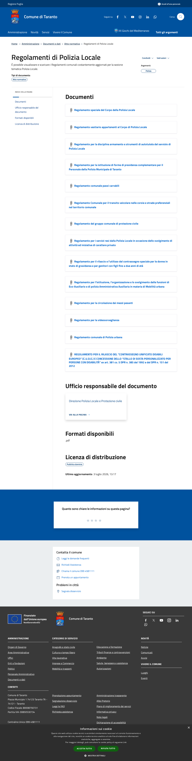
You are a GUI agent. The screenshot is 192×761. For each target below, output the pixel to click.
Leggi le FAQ (58, 706)
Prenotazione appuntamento (66, 695)
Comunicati (147, 652)
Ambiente (101, 658)
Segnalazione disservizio (64, 701)
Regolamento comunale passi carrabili (96, 186)
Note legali (102, 717)
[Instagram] (139, 17)
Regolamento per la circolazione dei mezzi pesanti (103, 303)
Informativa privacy (106, 712)
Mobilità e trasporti (62, 669)
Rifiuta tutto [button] (108, 748)
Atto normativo (72, 44)
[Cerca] (180, 16)
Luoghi (144, 673)
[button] (96, 755)
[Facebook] (116, 17)
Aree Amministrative (18, 652)
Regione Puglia (15, 4)
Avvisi (144, 658)
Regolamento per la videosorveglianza (96, 320)
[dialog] (96, 742)
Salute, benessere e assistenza (112, 663)
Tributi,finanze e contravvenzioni (113, 652)
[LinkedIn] (146, 17)
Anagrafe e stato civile (63, 647)
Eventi (144, 678)
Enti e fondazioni (16, 663)
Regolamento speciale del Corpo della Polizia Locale (104, 110)
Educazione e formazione (109, 647)
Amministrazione (30, 44)
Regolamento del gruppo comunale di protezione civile (106, 224)
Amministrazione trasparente (112, 695)
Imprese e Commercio (63, 663)
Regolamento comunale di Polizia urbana (98, 337)
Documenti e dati (52, 44)
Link (124, 742)
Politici (11, 669)
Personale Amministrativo (21, 674)
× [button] (189, 728)
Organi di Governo (17, 647)
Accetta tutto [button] (84, 748)
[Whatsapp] (154, 17)
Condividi (146, 58)
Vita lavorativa (59, 658)
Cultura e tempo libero (63, 652)
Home (14, 44)
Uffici (10, 658)
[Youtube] (131, 17)
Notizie (144, 647)
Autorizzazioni (104, 668)
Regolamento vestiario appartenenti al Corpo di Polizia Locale (110, 127)
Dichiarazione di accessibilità (111, 722)
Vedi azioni (162, 58)
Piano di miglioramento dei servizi (114, 706)
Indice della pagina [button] (23, 91)
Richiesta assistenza (62, 712)
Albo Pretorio (103, 701)
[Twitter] (124, 17)
